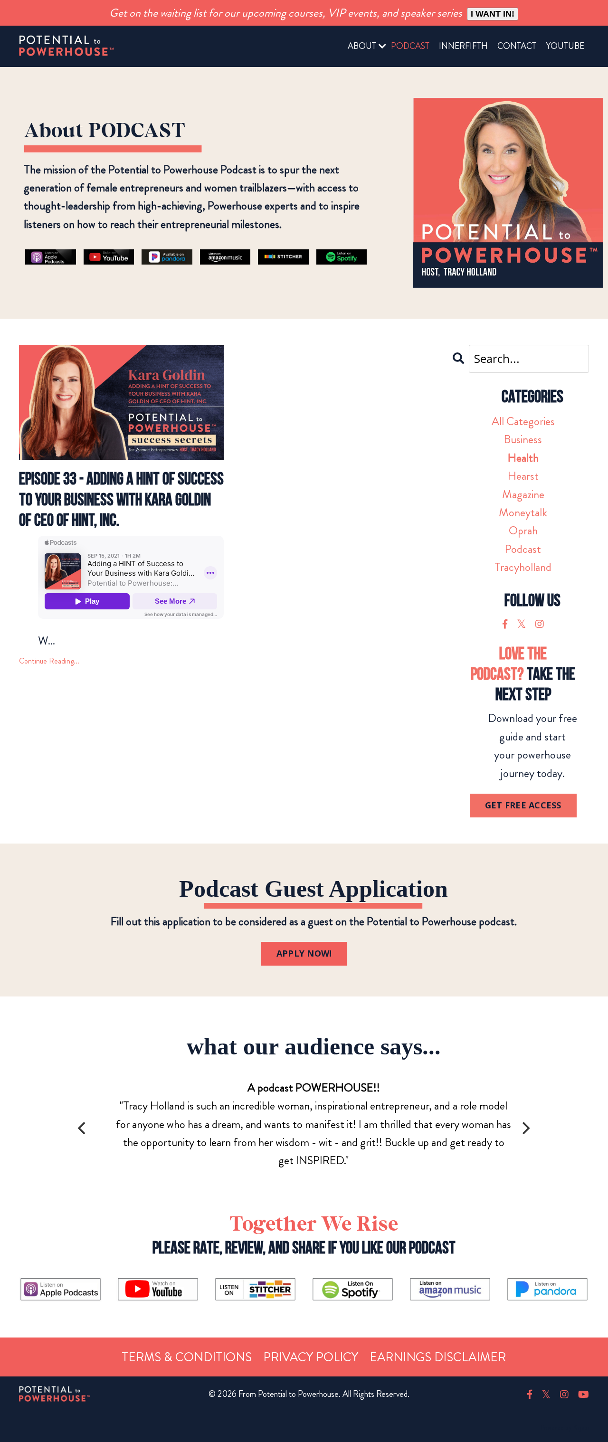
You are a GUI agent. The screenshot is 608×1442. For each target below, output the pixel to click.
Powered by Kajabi (565, 1427)
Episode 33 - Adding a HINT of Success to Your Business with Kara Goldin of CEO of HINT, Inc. (121, 500)
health (523, 458)
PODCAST (410, 46)
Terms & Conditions (187, 1357)
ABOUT (362, 46)
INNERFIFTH (463, 46)
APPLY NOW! (304, 953)
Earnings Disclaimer (438, 1357)
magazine (523, 494)
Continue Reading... (49, 660)
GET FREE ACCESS (523, 805)
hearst (523, 476)
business (523, 439)
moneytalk (523, 512)
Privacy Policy (310, 1357)
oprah (523, 530)
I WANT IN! (492, 14)
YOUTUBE (565, 46)
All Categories (523, 421)
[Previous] (83, 1128)
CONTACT (516, 46)
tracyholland (522, 567)
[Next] (525, 1128)
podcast (523, 549)
